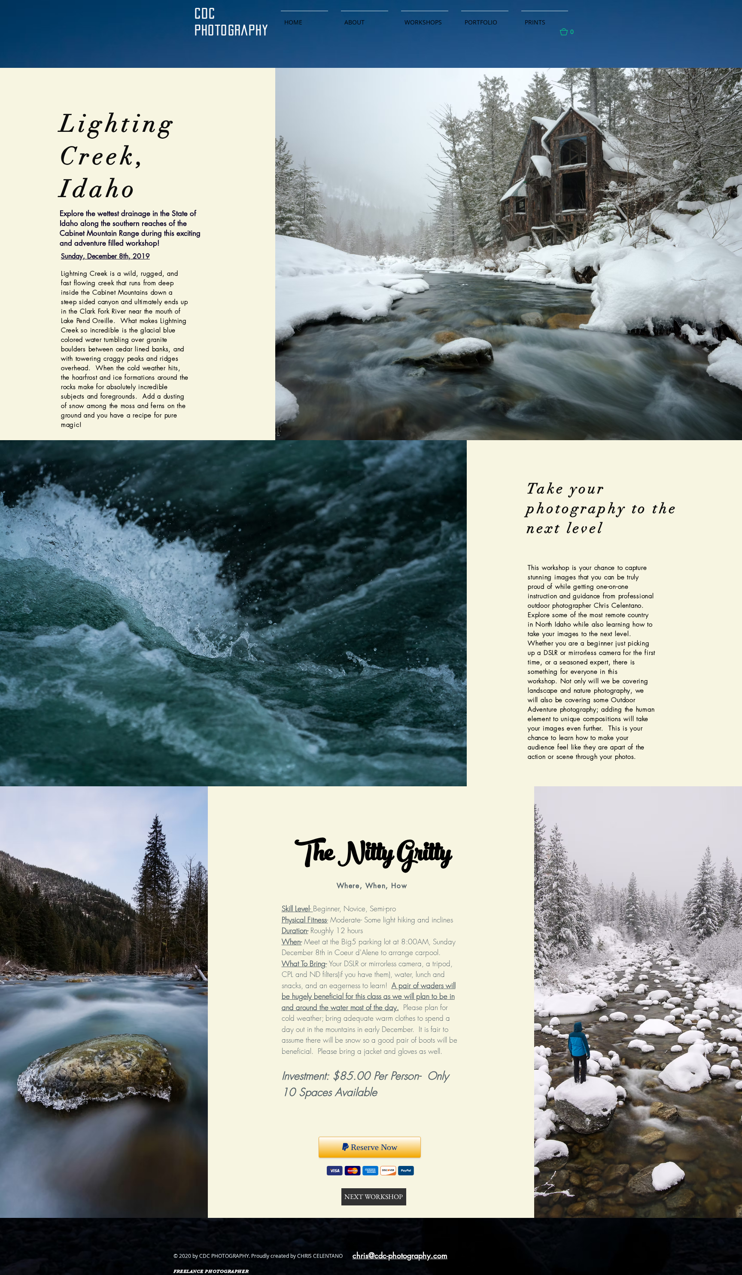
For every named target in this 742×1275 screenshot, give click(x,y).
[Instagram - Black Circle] (484, 1256)
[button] (570, 31)
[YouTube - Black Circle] (505, 1256)
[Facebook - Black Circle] (463, 1256)
